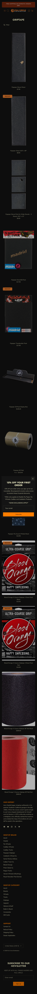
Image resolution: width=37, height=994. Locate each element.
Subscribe (18, 514)
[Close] (33, 478)
